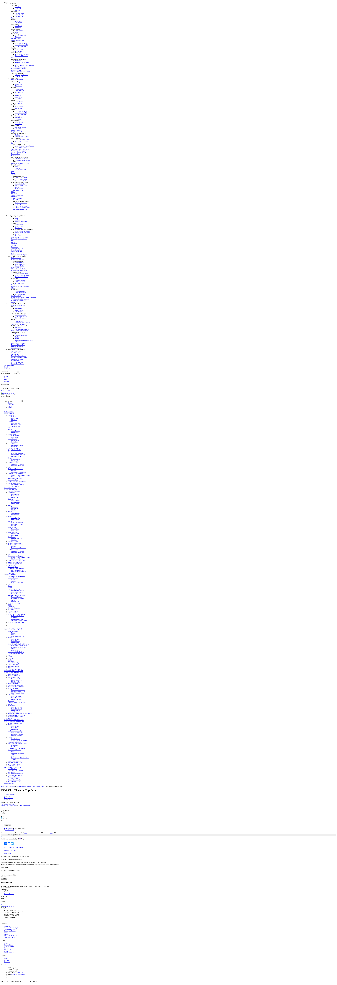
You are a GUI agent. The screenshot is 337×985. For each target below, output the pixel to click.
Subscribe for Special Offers (8, 875)
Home (2, 786)
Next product (8, 798)
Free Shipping (8, 828)
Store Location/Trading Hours (12, 928)
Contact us (7, 368)
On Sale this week (9, 365)
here (25, 833)
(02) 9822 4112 (20, 972)
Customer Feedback (9, 946)
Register (6, 381)
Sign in (6, 379)
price (51, 833)
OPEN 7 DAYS (5, 390)
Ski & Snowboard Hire (10, 935)
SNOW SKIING (10, 786)
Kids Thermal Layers (38, 786)
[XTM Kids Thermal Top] (8, 805)
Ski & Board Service (10, 937)
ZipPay (6, 932)
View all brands (5, 905)
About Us (7, 926)
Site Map (6, 948)
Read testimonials (9, 894)
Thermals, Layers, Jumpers (23, 786)
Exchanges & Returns (10, 850)
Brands (6, 367)
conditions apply (9, 830)
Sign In (6, 958)
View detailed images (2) (7, 804)
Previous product (9, 794)
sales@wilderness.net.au (18, 974)
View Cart (7, 962)
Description (7, 853)
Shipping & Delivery (10, 931)
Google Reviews (9, 952)
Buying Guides (8, 945)
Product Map (7, 949)
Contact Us (7, 943)
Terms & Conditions (9, 929)
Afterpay (6, 934)
